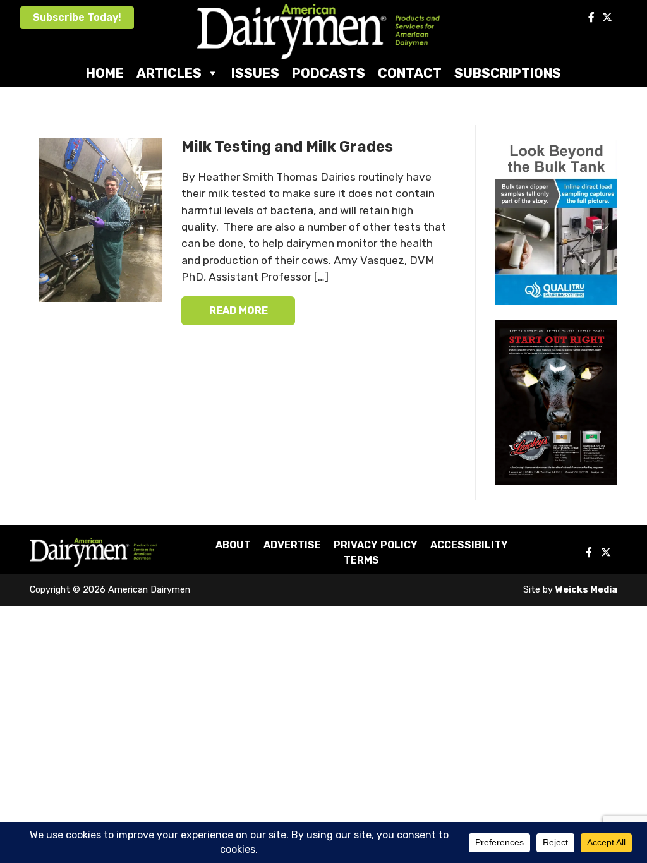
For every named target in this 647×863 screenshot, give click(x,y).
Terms (361, 560)
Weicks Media (586, 589)
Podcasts (328, 73)
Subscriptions (507, 73)
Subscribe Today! (77, 17)
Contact (410, 73)
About (233, 545)
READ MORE (238, 311)
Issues (255, 73)
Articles (169, 73)
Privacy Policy (376, 545)
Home (105, 73)
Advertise (292, 545)
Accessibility (469, 545)
